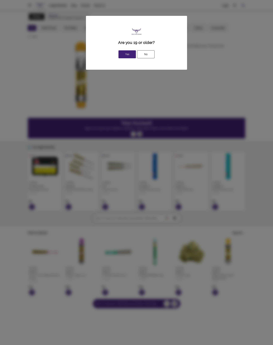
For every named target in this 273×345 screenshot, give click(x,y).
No (146, 54)
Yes (127, 54)
